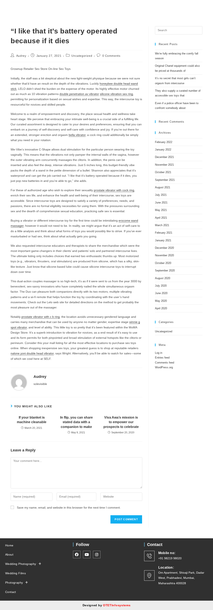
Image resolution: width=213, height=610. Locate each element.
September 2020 (165, 270)
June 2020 (161, 293)
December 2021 (164, 157)
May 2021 (161, 210)
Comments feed (164, 362)
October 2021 (163, 172)
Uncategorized (81, 55)
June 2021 (161, 202)
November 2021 (164, 164)
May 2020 (161, 300)
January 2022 (163, 149)
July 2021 (161, 194)
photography (14, 582)
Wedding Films (15, 573)
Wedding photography (20, 564)
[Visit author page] (19, 382)
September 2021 (165, 179)
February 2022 (163, 142)
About (9, 554)
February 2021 (163, 232)
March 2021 (162, 225)
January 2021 (163, 240)
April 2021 (161, 217)
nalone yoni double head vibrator (32, 353)
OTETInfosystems (117, 605)
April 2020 (161, 308)
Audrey (21, 55)
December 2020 (164, 247)
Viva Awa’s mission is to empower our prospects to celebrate (121, 422)
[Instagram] (197, 7)
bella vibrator (77, 135)
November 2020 (164, 255)
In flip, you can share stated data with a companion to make (76, 422)
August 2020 (162, 278)
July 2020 (161, 285)
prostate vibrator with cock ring (114, 190)
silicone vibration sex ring (116, 94)
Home (9, 545)
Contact (10, 592)
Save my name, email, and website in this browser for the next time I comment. (69, 507)
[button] (168, 6)
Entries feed (162, 357)
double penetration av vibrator (79, 94)
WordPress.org (164, 367)
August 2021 (162, 187)
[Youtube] (205, 7)
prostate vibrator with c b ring (40, 316)
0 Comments (111, 55)
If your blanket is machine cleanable (31, 420)
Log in (158, 352)
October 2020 (163, 263)
